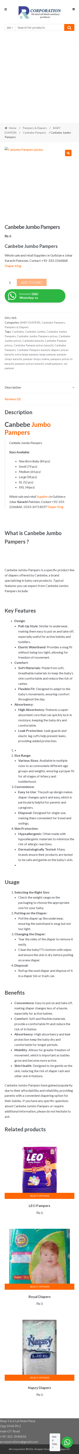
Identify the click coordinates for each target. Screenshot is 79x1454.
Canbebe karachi (33, 340)
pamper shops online (36, 359)
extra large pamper (26, 354)
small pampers (54, 363)
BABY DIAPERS (30, 322)
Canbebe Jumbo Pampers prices (37, 336)
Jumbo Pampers (28, 428)
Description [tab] (13, 387)
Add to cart (32, 282)
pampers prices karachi (29, 363)
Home (12, 128)
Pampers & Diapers (35, 128)
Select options (39, 1195)
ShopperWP (63, 1449)
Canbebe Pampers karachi (33, 350)
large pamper (48, 354)
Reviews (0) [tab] (13, 399)
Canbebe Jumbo (35, 331)
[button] (68, 153)
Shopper (38, 1449)
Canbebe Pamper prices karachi (33, 345)
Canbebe (18, 331)
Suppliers (43, 496)
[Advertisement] (39, 81)
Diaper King (13, 266)
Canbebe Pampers (34, 132)
